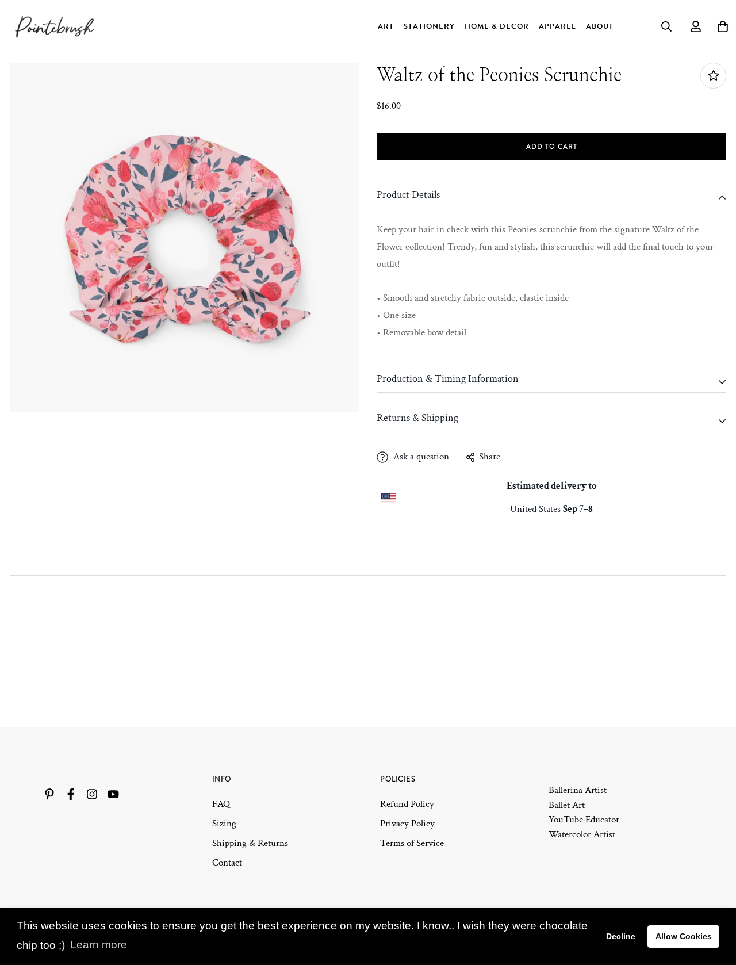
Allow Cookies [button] (684, 936)
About (600, 26)
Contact (227, 862)
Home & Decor (497, 26)
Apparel (557, 26)
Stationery (429, 26)
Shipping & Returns (250, 843)
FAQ (221, 804)
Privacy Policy (407, 823)
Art (386, 26)
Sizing (224, 823)
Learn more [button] (98, 945)
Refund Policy (407, 804)
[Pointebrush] (56, 26)
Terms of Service (412, 843)
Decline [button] (620, 936)
